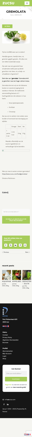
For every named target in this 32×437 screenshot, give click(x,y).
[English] (6, 326)
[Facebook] (6, 245)
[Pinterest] (20, 245)
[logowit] (8, 2)
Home (12, 15)
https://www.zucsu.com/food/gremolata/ (14, 174)
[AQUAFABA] (8, 275)
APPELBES (17, 281)
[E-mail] (25, 245)
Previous (6, 252)
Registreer (8, 384)
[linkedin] (7, 404)
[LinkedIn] (15, 245)
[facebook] (4, 404)
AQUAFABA (7, 281)
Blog (7, 286)
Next (26, 252)
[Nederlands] (4, 326)
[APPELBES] (18, 275)
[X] (11, 245)
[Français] (8, 326)
